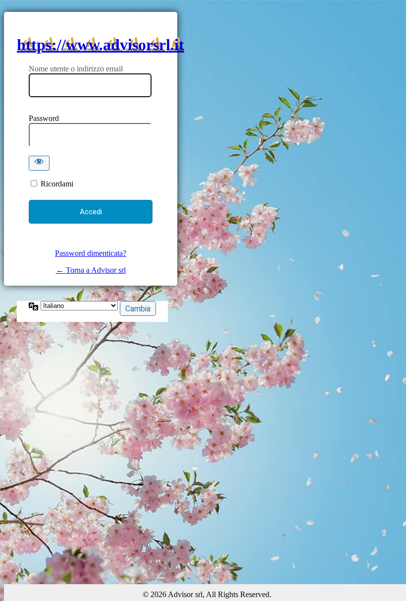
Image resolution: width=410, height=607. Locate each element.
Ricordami (57, 184)
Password (44, 118)
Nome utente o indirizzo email (76, 68)
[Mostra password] (39, 163)
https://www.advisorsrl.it (100, 45)
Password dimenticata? (90, 253)
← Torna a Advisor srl (91, 270)
